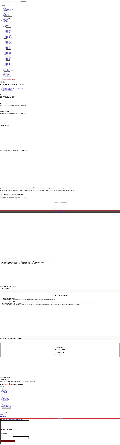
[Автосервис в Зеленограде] (0, 3)
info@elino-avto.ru (3, 416)
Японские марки (5, 397)
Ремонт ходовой (4, 404)
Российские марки (5, 400)
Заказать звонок (60, 210)
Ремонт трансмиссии (5, 405)
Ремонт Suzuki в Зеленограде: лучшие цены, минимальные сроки (12, 88)
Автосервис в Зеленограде (10, 419)
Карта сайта (20, 419)
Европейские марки (5, 399)
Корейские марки (5, 396)
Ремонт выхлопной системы (6, 406)
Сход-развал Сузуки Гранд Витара (7, 90)
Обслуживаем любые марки (6, 87)
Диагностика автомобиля (6, 389)
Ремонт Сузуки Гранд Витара (7, 89)
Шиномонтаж (4, 391)
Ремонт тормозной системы (6, 408)
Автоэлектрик (4, 392)
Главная (3, 86)
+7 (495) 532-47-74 (23, 1)
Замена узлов (4, 390)
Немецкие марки (5, 398)
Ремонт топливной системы (6, 407)
